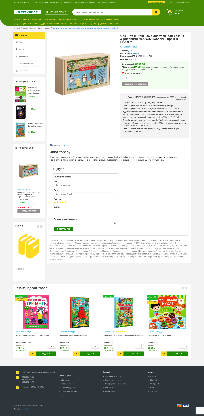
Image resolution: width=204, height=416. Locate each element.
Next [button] (41, 226)
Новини (64, 395)
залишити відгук (25, 189)
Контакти (67, 2)
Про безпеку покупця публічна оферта (47, 2)
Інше (152, 388)
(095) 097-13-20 (28, 382)
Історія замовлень (68, 384)
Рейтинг (58, 199)
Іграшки (22, 49)
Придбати (48, 354)
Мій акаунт (65, 380)
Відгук (57, 207)
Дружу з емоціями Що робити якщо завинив (35, 126)
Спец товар (23, 71)
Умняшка (135, 53)
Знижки (153, 391)
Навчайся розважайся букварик (33, 335)
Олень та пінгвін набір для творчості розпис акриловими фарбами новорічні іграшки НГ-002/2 (28, 195)
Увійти (171, 2)
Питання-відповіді (68, 388)
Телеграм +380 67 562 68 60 (33, 387)
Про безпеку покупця (114, 380)
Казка (30, 106)
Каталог (57, 12)
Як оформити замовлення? (84, 2)
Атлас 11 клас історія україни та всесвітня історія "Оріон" (169, 336)
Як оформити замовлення (115, 384)
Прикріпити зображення (65, 219)
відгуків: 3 (69, 332)
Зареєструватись (183, 2)
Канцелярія (23, 56)
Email (56, 190)
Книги (21, 42)
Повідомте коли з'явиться (29, 211)
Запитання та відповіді (106, 2)
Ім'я (55, 181)
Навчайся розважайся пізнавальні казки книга (83, 335)
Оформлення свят (26, 64)
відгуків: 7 (157, 332)
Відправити (63, 229)
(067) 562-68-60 (28, 379)
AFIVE (26, 409)
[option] (28, 184)
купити (25, 199)
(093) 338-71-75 (28, 377)
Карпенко (28, 342)
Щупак (159, 342)
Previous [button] (38, 226)
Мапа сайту (110, 391)
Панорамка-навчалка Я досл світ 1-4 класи (34, 90)
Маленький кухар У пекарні (118, 335)
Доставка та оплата (21, 2)
